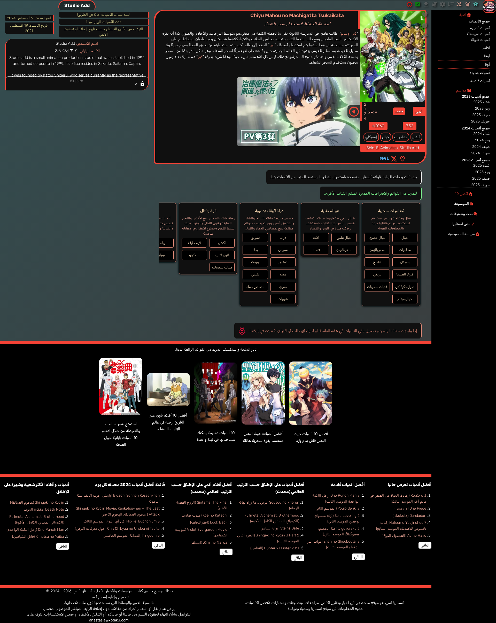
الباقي (425, 545)
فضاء (316, 250)
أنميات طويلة (480, 39)
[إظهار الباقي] (77, 83)
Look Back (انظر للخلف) (208, 522)
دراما (283, 238)
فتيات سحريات (377, 287)
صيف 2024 (481, 146)
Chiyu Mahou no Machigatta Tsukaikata (297, 19)
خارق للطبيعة (405, 274)
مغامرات (400, 137)
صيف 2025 (481, 178)
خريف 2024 (480, 153)
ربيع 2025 (482, 172)
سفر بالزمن (377, 250)
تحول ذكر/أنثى (404, 287)
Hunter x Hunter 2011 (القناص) (274, 548)
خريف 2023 (480, 121)
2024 (365, 111)
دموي (283, 287)
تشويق (255, 238)
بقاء (255, 250)
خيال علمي (344, 238)
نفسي (255, 274)
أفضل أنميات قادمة (348, 484)
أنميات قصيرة (480, 28)
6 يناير (372, 111)
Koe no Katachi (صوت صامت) (204, 515)
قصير (399, 111)
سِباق (161, 255)
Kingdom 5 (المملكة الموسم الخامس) (131, 535)
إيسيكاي (371, 137)
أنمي (418, 111)
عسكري (194, 255)
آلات (316, 238)
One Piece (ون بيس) (410, 508)
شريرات (283, 299)
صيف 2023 (481, 115)
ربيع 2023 (482, 108)
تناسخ (377, 262)
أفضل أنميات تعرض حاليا (409, 484)
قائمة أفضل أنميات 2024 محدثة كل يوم (130, 484)
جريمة (255, 262)
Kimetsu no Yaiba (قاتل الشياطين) (38, 536)
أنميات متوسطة (478, 34)
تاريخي (377, 274)
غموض (283, 250)
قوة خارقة (194, 243)
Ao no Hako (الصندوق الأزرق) (404, 535)
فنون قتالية (222, 255)
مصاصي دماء (255, 287)
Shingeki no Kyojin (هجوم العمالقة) (37, 502)
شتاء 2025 (481, 165)
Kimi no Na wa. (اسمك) (209, 542)
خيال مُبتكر (405, 299)
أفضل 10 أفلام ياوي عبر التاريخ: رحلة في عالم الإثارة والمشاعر (168, 422)
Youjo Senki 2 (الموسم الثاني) (337, 508)
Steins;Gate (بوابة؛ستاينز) (280, 528)
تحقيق (282, 262)
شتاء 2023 (481, 102)
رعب (283, 274)
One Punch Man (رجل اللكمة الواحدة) (35, 529)
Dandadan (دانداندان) (409, 515)
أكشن (416, 137)
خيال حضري (377, 238)
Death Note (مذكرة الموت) (43, 509)
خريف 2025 (480, 185)
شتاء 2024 (481, 134)
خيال (385, 137)
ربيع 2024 (482, 140)
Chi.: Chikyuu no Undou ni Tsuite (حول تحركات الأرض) (117, 528)
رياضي (161, 243)
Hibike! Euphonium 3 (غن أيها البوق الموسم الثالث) (121, 521)
